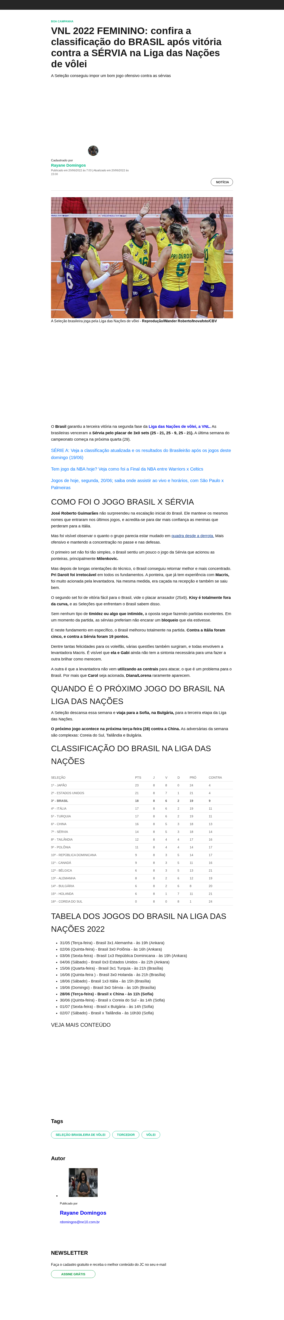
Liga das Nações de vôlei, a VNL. (180, 426)
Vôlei (151, 1135)
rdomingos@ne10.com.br (80, 1222)
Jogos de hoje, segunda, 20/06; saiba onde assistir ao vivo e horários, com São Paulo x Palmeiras (137, 484)
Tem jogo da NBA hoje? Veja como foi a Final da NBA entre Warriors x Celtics (127, 469)
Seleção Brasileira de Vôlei (80, 1135)
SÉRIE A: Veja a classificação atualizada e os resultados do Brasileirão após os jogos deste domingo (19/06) (141, 454)
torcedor (126, 1135)
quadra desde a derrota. (193, 536)
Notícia (222, 182)
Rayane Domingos (68, 165)
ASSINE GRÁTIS (73, 1274)
